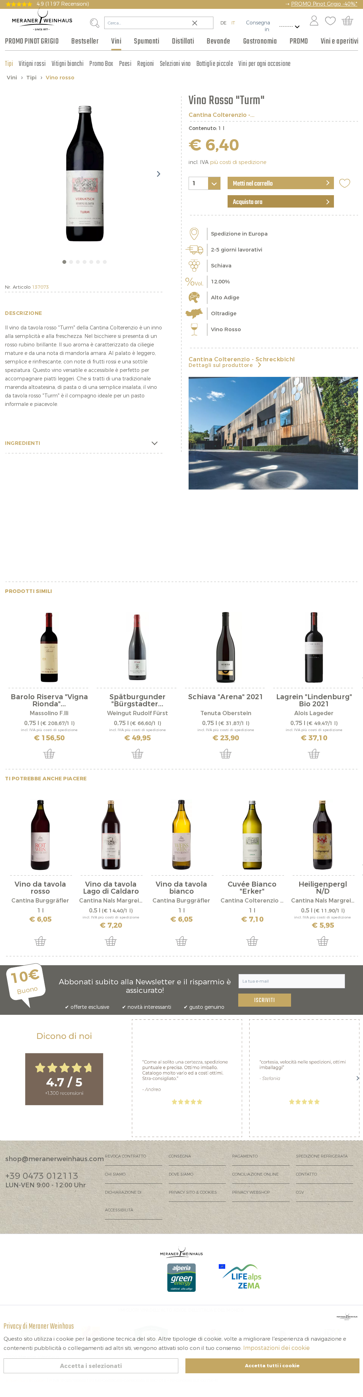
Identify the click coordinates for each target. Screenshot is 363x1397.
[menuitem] (313, 21)
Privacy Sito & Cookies (193, 1192)
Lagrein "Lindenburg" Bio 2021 (314, 701)
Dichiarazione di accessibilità (123, 1201)
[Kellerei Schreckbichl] (273, 433)
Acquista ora (247, 202)
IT (233, 23)
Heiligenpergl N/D (322, 888)
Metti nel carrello (253, 184)
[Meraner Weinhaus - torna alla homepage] (42, 18)
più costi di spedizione (238, 162)
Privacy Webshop (251, 1192)
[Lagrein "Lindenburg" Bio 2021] (313, 647)
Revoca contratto (125, 1156)
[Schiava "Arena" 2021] (225, 647)
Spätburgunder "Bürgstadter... (138, 701)
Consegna (180, 1156)
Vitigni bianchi (68, 63)
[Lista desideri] (330, 21)
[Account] (314, 21)
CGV (300, 1192)
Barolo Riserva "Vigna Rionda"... (49, 701)
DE (223, 23)
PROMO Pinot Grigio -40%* (324, 4)
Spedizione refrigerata (322, 1156)
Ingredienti (22, 443)
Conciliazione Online (255, 1174)
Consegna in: (258, 26)
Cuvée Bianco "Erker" (252, 888)
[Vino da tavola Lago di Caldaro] (111, 834)
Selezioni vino (175, 63)
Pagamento (245, 1156)
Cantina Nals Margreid (111, 900)
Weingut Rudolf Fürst (137, 713)
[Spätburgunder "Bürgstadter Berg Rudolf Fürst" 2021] (137, 647)
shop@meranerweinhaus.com (54, 1159)
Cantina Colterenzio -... (222, 115)
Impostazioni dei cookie (276, 1348)
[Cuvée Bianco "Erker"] (252, 834)
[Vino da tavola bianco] (181, 834)
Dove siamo (181, 1174)
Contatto (306, 1174)
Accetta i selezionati (91, 1366)
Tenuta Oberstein (225, 713)
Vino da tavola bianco (181, 888)
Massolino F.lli (49, 713)
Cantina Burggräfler (40, 900)
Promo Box (101, 63)
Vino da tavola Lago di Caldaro (111, 888)
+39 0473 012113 (41, 1176)
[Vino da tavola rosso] (40, 834)
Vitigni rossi (32, 63)
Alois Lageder (314, 713)
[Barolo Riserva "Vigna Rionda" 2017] (49, 647)
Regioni (145, 63)
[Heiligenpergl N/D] (322, 834)
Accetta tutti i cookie (272, 1366)
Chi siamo (115, 1174)
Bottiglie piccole (214, 63)
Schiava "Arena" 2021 (225, 698)
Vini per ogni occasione (265, 63)
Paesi (125, 63)
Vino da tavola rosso (40, 888)
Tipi (9, 63)
